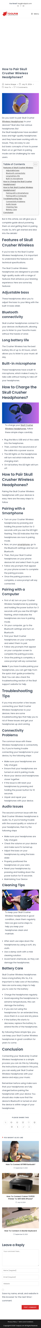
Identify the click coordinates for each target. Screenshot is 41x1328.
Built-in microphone (14, 179)
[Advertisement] (20, 40)
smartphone (23, 544)
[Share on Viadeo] (23, 1127)
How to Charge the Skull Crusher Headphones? (17, 183)
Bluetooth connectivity (15, 173)
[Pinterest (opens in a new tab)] (20, 6)
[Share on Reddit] (12, 1127)
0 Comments (22, 87)
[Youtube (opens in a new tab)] (23, 6)
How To (8, 87)
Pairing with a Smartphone (17, 193)
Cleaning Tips (11, 207)
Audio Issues (11, 204)
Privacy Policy (12, 1322)
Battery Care (11, 210)
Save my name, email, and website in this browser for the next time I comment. (20, 1297)
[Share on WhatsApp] (29, 1127)
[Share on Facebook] (11, 1122)
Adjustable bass (12, 170)
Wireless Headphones (12, 121)
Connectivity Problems (15, 201)
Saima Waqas (10, 84)
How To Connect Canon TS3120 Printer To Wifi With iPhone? (21, 1197)
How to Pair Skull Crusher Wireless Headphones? (18, 189)
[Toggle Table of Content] (34, 164)
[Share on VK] (34, 1122)
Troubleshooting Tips (12, 198)
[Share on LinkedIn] (23, 1122)
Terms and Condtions (25, 1322)
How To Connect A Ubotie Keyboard (20, 1231)
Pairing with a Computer (16, 196)
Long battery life (13, 176)
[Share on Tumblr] (17, 1127)
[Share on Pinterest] (17, 1122)
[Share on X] (5, 1122)
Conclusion (8, 212)
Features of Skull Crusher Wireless (18, 167)
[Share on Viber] (29, 1122)
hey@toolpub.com (25, 3)
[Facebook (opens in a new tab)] (18, 6)
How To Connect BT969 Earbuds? (20, 1164)
